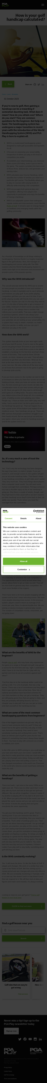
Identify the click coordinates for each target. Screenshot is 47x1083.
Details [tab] (23, 518)
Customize (22, 569)
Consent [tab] (8, 518)
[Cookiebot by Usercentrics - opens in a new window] (33, 511)
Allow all (23, 561)
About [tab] (38, 518)
